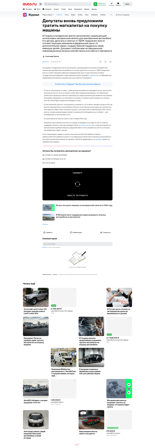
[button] (63, 297)
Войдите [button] (45, 247)
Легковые (29, 9)
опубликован (94, 75)
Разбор (80, 15)
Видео (73, 15)
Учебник (103, 15)
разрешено (98, 139)
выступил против (85, 125)
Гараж (70, 9)
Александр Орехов (52, 56)
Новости (59, 15)
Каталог (56, 9)
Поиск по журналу (123, 15)
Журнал (86, 9)
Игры (86, 15)
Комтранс (48, 9)
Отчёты (63, 9)
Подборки (94, 15)
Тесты (66, 15)
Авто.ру (29, 4)
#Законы (45, 224)
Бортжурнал (78, 9)
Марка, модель (47, 15)
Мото (38, 9)
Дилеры (94, 9)
